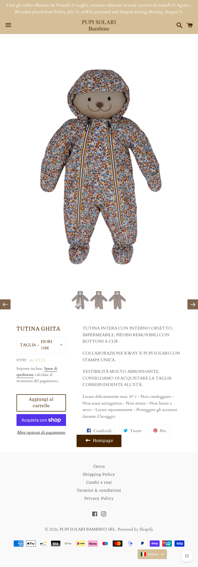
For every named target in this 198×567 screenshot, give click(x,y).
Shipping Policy (99, 474)
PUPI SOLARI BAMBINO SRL (88, 529)
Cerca (99, 466)
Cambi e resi (99, 482)
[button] (152, 554)
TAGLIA (28, 345)
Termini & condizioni (99, 490)
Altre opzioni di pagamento (41, 432)
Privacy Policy (99, 498)
